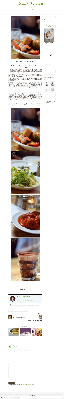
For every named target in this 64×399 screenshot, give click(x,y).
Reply (41, 345)
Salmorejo (45, 21)
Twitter (25, 300)
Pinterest (31, 300)
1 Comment (27, 63)
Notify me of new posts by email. (14, 380)
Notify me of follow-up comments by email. (15, 379)
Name (9, 362)
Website (22, 300)
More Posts (18, 300)
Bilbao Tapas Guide (47, 19)
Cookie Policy (18, 397)
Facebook (28, 300)
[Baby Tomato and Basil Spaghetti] (10, 317)
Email (21, 362)
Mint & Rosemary (32, 3)
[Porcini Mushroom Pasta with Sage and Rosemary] (40, 317)
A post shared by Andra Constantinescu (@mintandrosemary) (52, 66)
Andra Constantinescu (23, 296)
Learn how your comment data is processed (27, 384)
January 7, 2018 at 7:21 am (15, 346)
